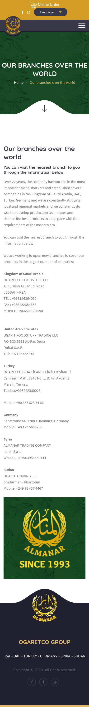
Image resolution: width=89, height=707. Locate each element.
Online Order (48, 4)
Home (18, 82)
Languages (47, 12)
